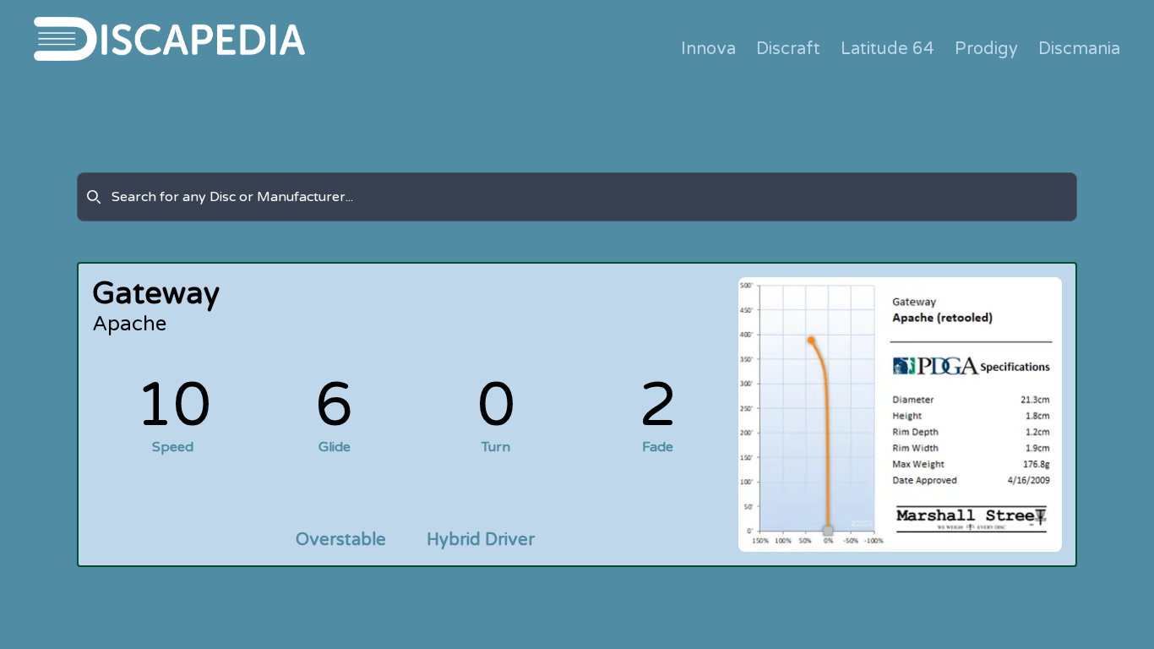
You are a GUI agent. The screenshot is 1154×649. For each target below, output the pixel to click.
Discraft (788, 49)
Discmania (1079, 49)
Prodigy (986, 49)
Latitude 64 (887, 49)
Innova (708, 49)
